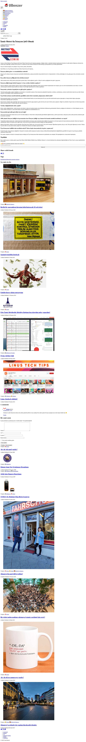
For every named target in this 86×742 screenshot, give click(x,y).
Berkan (8, 409)
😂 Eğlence (13, 396)
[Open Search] (3, 31)
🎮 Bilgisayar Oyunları (10, 352)
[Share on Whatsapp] (3, 153)
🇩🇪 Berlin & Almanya (9, 204)
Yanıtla (4, 415)
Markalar (5, 159)
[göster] (7, 46)
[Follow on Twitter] (1, 29)
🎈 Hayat (7, 251)
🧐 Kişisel (11, 571)
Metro (8, 159)
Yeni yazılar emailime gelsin (8, 440)
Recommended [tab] (9, 445)
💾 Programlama (14, 471)
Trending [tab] (2, 445)
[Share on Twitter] (1, 153)
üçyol (15, 159)
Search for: (3, 33)
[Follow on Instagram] (3, 29)
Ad (2, 432)
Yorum (2, 430)
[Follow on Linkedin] (5, 29)
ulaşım (18, 159)
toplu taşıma (11, 159)
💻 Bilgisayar (8, 396)
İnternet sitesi (3, 437)
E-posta (3, 435)
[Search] (19, 33)
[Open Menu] (2, 8)
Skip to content (4, 1)
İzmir (2, 159)
